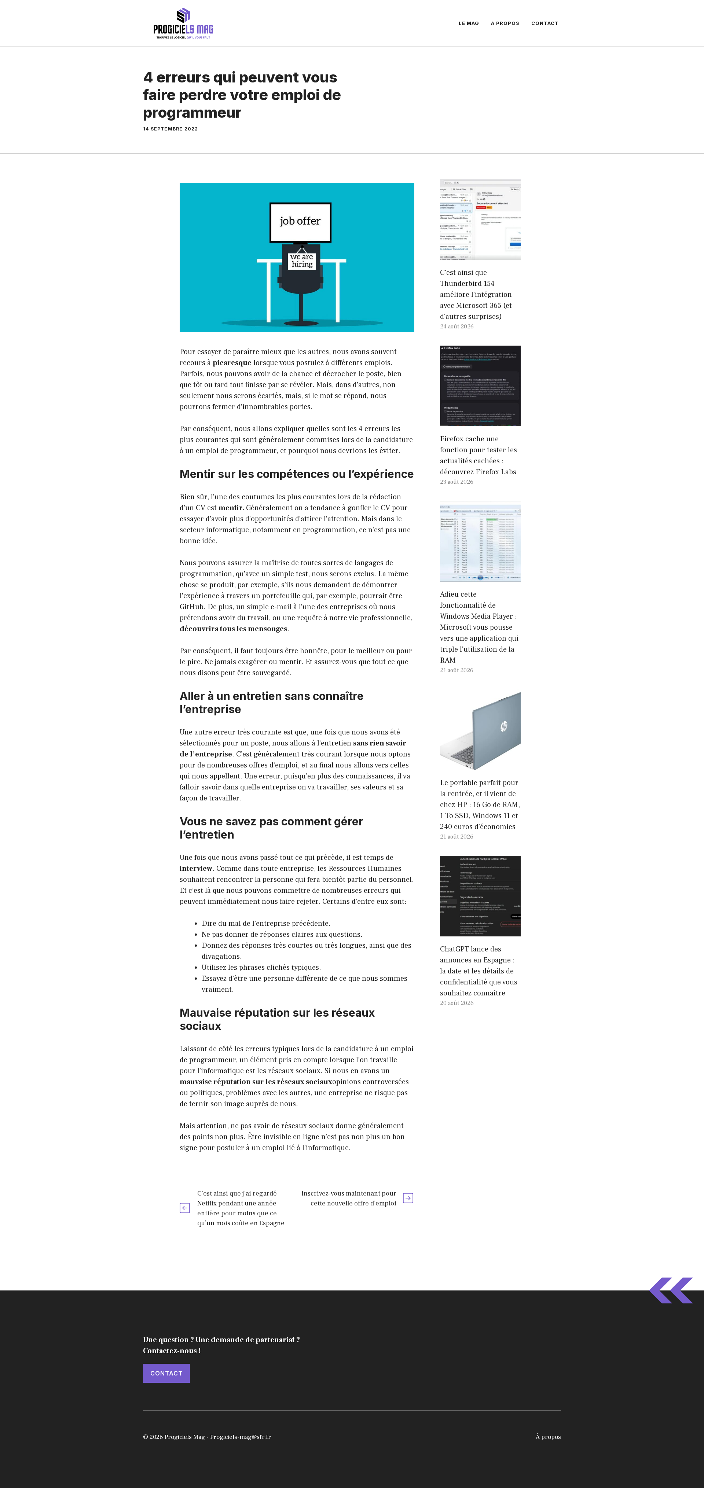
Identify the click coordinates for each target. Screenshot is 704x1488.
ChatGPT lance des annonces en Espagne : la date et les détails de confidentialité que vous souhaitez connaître (478, 971)
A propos (505, 23)
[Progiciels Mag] (183, 22)
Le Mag (469, 23)
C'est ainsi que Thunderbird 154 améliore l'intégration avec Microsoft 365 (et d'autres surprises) (476, 294)
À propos (548, 1437)
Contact (545, 23)
